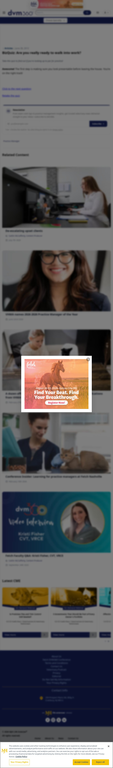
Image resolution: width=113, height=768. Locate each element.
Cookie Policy (21, 756)
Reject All (100, 762)
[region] (56, 755)
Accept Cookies (81, 762)
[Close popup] (88, 359)
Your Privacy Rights (19, 762)
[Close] (109, 746)
